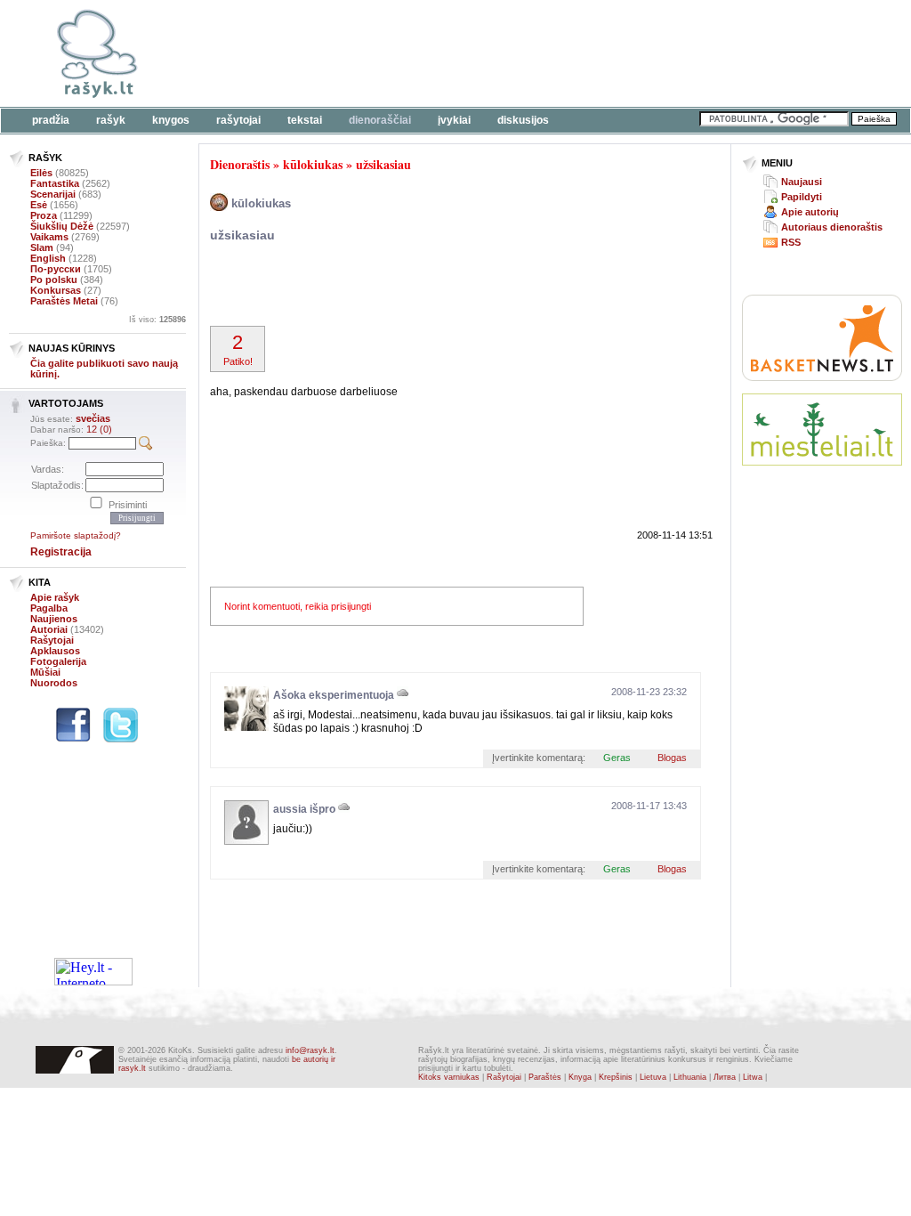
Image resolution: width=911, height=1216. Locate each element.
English (48, 258)
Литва (724, 1077)
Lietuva (653, 1077)
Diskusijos (523, 120)
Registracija (61, 552)
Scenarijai (53, 194)
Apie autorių (810, 212)
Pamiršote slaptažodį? (75, 535)
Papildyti (801, 196)
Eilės (41, 172)
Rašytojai (238, 120)
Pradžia (50, 120)
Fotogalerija (58, 661)
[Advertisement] (547, 53)
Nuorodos (53, 682)
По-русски (55, 268)
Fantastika (54, 183)
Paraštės (544, 1077)
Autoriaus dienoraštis (832, 227)
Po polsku (53, 279)
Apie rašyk (54, 597)
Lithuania (689, 1077)
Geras (617, 757)
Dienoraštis (240, 164)
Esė (38, 204)
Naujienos (53, 618)
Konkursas (55, 290)
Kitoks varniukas (449, 1077)
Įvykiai (454, 120)
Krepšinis (616, 1077)
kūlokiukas (313, 164)
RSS (791, 242)
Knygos (170, 120)
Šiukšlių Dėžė (61, 226)
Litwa (752, 1077)
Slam (41, 247)
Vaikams (49, 236)
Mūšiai (45, 672)
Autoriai (49, 629)
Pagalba (49, 608)
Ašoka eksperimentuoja (333, 695)
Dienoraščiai (380, 120)
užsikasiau (383, 164)
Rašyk (110, 120)
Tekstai (304, 120)
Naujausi (801, 181)
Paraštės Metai (64, 301)
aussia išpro (304, 809)
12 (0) (99, 429)
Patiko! (238, 349)
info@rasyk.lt (310, 1050)
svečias (93, 418)
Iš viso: (157, 319)
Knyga (580, 1077)
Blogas (672, 757)
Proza (43, 215)
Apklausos (55, 650)
